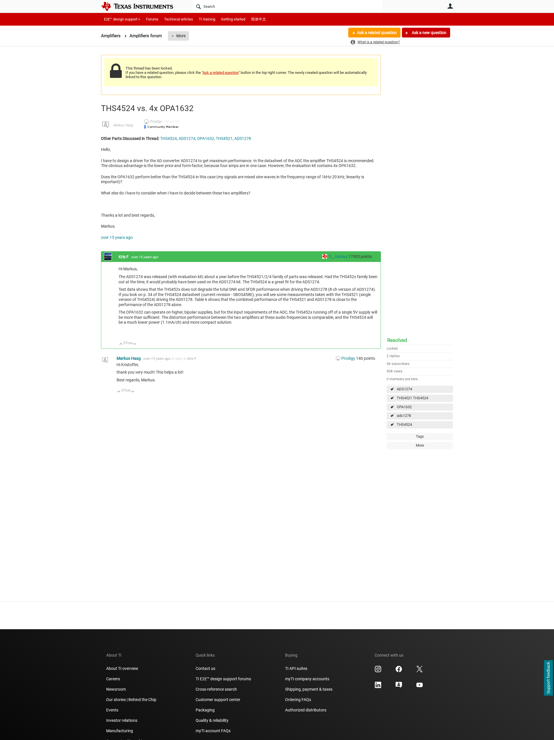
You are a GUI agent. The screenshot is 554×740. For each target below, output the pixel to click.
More (181, 35)
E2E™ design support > (122, 19)
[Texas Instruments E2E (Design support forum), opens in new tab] (398, 687)
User (450, 6)
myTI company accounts (307, 679)
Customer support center (218, 699)
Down (134, 344)
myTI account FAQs (213, 730)
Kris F (124, 256)
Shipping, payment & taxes (308, 689)
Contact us (205, 668)
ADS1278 (242, 138)
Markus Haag (123, 125)
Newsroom (116, 689)
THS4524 (404, 424)
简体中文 (258, 19)
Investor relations (121, 720)
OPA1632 (404, 407)
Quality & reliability (212, 720)
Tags (420, 436)
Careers (113, 679)
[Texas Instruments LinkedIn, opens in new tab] (378, 687)
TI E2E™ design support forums (223, 679)
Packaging (205, 710)
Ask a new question (428, 32)
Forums (152, 19)
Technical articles (178, 19)
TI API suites (296, 668)
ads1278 (404, 415)
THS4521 (224, 138)
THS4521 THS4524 (412, 398)
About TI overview (122, 668)
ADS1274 (404, 389)
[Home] (141, 6)
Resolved (397, 340)
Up (121, 344)
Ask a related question (377, 32)
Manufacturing (119, 730)
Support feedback (548, 678)
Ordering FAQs (298, 699)
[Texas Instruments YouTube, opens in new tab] (419, 687)
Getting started (233, 19)
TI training (207, 19)
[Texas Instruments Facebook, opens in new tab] (398, 671)
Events (112, 710)
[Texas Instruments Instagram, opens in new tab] (378, 671)
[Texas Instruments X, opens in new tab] (419, 671)
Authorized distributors (305, 710)
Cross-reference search (216, 689)
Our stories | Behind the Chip (131, 699)
